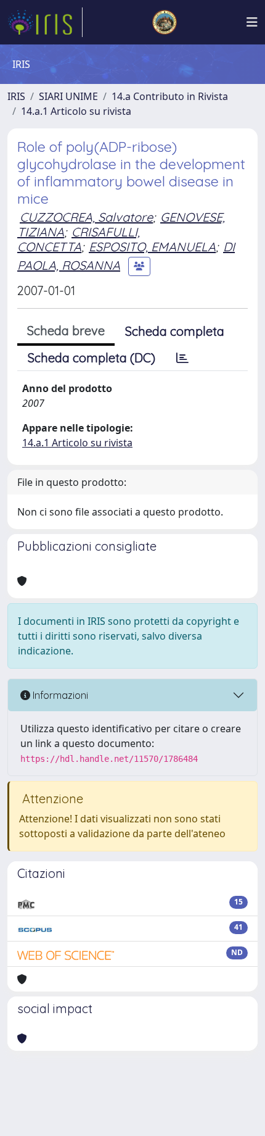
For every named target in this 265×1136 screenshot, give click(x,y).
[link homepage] (45, 22)
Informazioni (59, 695)
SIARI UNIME (68, 96)
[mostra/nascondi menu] (252, 22)
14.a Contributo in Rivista (170, 96)
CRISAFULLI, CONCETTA (78, 239)
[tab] (182, 358)
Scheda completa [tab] (174, 331)
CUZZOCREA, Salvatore (86, 217)
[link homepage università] (164, 22)
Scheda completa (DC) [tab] (91, 357)
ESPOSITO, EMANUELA (152, 246)
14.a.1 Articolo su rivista (76, 111)
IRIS (16, 96)
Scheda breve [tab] (66, 330)
